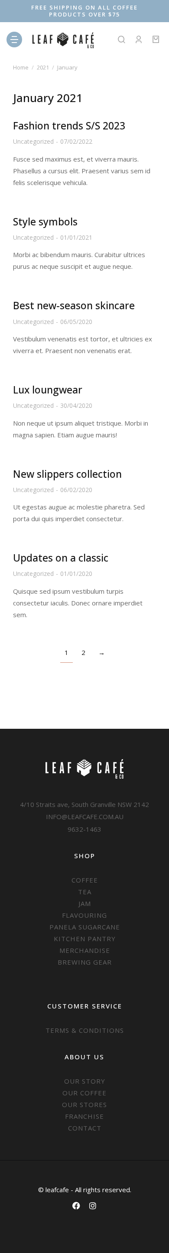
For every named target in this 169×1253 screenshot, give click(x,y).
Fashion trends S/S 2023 (69, 125)
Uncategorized (33, 141)
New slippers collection (67, 474)
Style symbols (45, 221)
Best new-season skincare (74, 305)
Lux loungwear (47, 390)
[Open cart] (156, 39)
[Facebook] (76, 1206)
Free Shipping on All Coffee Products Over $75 (84, 10)
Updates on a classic (60, 558)
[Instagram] (93, 1206)
